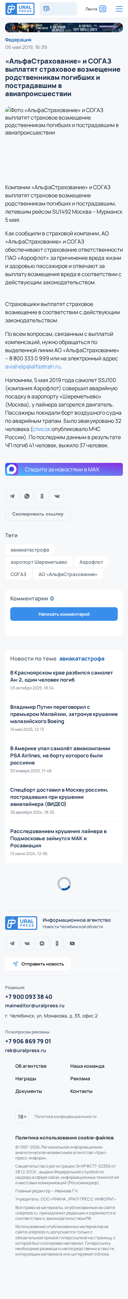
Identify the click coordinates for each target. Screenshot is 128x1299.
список (41, 429)
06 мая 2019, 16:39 (26, 47)
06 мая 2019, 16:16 (25, 898)
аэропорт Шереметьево (39, 562)
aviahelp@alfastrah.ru (33, 366)
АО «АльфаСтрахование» (68, 574)
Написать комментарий (64, 614)
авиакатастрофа (30, 549)
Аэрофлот (91, 562)
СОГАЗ (18, 574)
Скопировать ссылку (37, 514)
